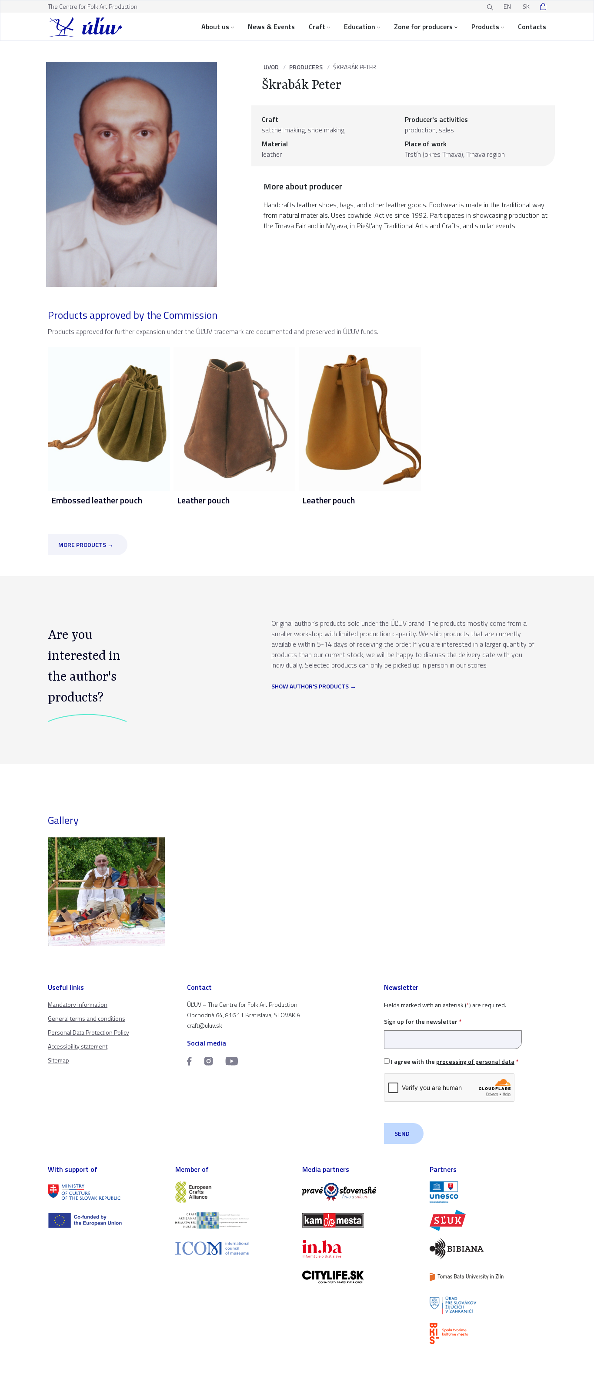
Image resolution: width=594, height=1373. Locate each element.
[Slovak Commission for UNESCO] (488, 1192)
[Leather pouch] (235, 418)
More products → (85, 544)
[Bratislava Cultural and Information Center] (488, 1333)
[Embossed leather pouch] (109, 418)
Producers (306, 66)
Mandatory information (77, 1004)
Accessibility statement (77, 1046)
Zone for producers (423, 26)
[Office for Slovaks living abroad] (488, 1305)
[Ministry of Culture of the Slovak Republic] (106, 1192)
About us (215, 26)
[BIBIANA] (488, 1248)
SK (526, 6)
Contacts (532, 26)
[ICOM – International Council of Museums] (233, 1248)
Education (359, 26)
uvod (271, 66)
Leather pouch (203, 500)
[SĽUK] (488, 1220)
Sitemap (58, 1060)
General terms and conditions (86, 1018)
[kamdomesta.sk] (360, 1220)
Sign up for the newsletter (422, 1021)
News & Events (271, 26)
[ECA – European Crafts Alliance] (233, 1192)
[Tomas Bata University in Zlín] (488, 1277)
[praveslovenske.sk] (360, 1192)
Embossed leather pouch (96, 500)
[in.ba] (360, 1248)
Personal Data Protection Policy (88, 1032)
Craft (317, 26)
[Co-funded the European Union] (106, 1220)
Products (485, 26)
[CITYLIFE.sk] (360, 1277)
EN (507, 6)
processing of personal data (475, 1061)
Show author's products (310, 687)
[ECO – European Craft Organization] (233, 1220)
